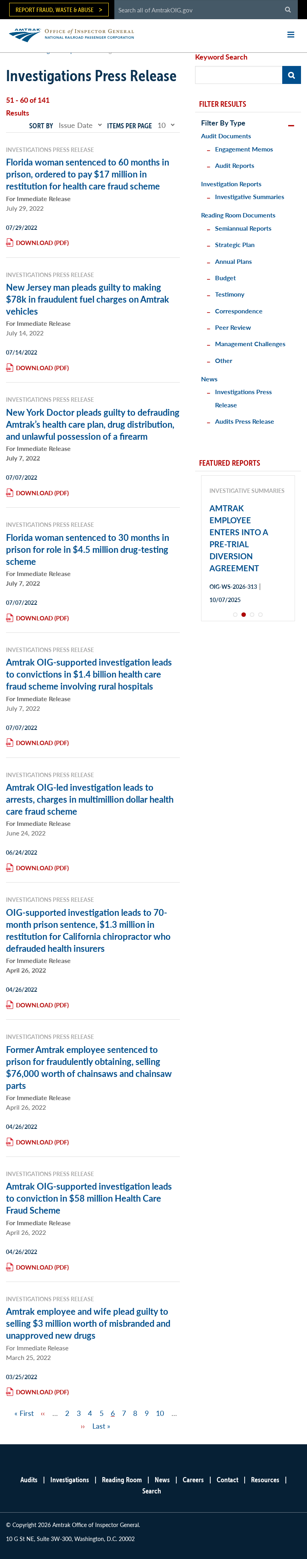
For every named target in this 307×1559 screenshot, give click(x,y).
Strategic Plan (235, 244)
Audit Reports (234, 165)
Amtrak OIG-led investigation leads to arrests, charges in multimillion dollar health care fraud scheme (89, 799)
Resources (265, 1479)
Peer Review (233, 327)
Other (223, 360)
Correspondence (239, 310)
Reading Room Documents (238, 214)
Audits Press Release (244, 421)
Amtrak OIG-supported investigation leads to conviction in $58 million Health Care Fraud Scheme (89, 1198)
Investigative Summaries (249, 196)
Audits (29, 1479)
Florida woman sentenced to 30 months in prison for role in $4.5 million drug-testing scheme (87, 549)
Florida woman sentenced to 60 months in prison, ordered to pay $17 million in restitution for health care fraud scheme (87, 174)
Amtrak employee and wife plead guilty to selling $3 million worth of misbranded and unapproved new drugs (88, 1323)
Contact (227, 1479)
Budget (225, 277)
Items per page (129, 126)
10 (160, 1413)
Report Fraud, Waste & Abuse (55, 10)
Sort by (41, 126)
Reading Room (122, 1479)
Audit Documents (226, 135)
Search (151, 1491)
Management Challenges (250, 343)
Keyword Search (221, 57)
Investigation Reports (231, 183)
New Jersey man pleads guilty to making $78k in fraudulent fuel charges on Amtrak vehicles (87, 299)
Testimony (229, 294)
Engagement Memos (244, 149)
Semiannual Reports (243, 228)
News (209, 378)
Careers (193, 1479)
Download (34, 242)
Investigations (69, 1479)
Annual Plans (233, 261)
